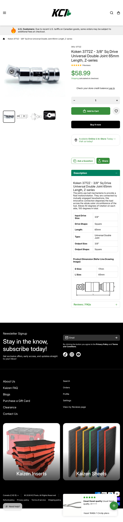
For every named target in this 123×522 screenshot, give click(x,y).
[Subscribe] (116, 338)
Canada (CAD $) (10, 495)
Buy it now (95, 124)
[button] (118, 12)
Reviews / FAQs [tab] (82, 304)
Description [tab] (80, 173)
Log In (112, 88)
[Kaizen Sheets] (91, 451)
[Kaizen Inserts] (31, 451)
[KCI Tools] (61, 13)
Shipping (75, 78)
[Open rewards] (114, 506)
